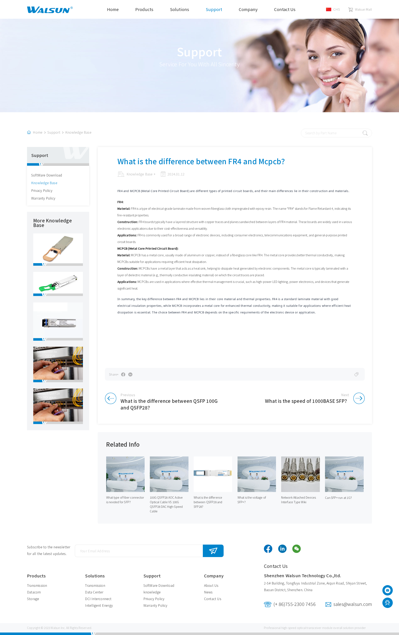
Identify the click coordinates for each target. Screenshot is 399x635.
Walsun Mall (363, 9)
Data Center (94, 591)
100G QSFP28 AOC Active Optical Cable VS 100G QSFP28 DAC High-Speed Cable (166, 504)
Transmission (37, 585)
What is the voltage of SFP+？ (252, 499)
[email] (387, 591)
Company (248, 9)
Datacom (34, 591)
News (208, 591)
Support (214, 9)
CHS (336, 9)
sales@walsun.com (352, 603)
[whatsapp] (387, 603)
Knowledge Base (78, 132)
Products (144, 9)
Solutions (179, 9)
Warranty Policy (43, 198)
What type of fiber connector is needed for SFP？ (125, 499)
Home (113, 9)
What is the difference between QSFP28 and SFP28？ (208, 502)
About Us (211, 585)
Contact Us (285, 9)
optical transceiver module (314, 628)
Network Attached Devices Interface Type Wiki (298, 499)
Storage (33, 598)
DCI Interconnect (98, 598)
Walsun (55, 628)
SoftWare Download (46, 175)
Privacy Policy (41, 190)
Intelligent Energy (99, 605)
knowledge (152, 591)
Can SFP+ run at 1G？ (339, 498)
